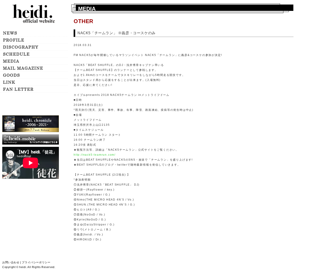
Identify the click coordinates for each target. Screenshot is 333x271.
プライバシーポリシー (36, 262)
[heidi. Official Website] (34, 14)
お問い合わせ (10, 262)
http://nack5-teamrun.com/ (95, 154)
